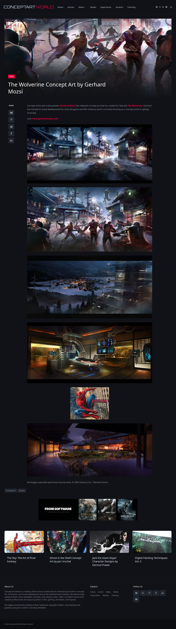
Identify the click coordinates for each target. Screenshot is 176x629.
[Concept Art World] (28, 7)
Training (131, 7)
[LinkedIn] (11, 140)
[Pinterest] (11, 119)
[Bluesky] (11, 112)
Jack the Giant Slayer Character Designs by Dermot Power (105, 561)
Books (93, 7)
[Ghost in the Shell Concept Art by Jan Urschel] (66, 542)
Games (22, 490)
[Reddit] (11, 126)
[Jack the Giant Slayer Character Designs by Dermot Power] (109, 542)
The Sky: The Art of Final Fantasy (21, 559)
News (81, 7)
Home (60, 7)
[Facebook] (11, 133)
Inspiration (105, 7)
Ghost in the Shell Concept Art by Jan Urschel (65, 559)
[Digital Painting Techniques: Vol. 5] (152, 542)
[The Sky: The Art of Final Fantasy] (24, 542)
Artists (71, 7)
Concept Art (11, 490)
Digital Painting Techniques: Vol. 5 (151, 559)
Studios (119, 7)
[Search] (171, 7)
